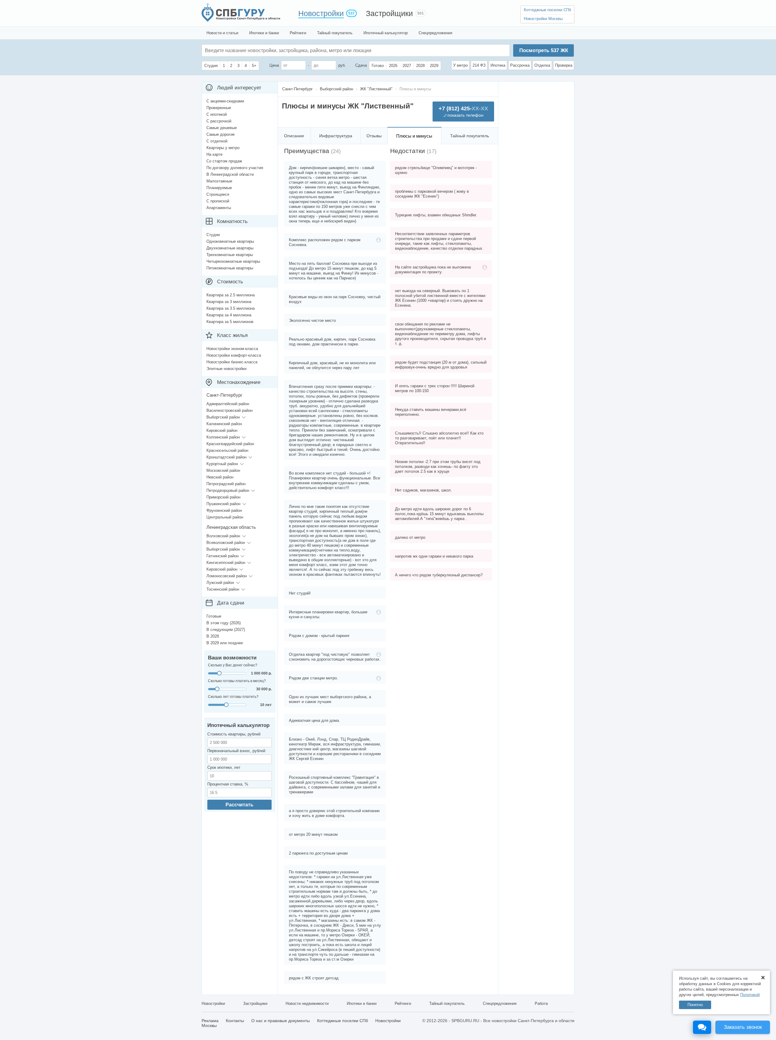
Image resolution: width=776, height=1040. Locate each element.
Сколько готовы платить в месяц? (237, 681)
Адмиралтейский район (227, 404)
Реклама (210, 1020)
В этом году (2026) (223, 623)
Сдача (361, 65)
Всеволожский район (225, 542)
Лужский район (220, 582)
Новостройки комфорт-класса (233, 355)
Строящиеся (217, 194)
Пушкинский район (223, 504)
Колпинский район (223, 437)
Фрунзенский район (224, 510)
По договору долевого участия (234, 167)
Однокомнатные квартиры (230, 241)
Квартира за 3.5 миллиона (230, 308)
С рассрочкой (218, 121)
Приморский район (223, 497)
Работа (541, 1003)
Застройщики (389, 13)
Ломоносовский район (226, 576)
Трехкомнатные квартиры (229, 254)
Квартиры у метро (222, 147)
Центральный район (224, 517)
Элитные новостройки (226, 368)
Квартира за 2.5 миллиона (230, 295)
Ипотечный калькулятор (385, 33)
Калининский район (224, 424)
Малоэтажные (219, 181)
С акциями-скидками (225, 101)
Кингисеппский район (225, 562)
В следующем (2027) (225, 629)
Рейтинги (298, 33)
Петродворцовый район (227, 490)
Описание (294, 135)
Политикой (750, 994)
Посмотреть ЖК (543, 50)
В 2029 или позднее (224, 643)
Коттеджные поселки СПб (547, 10)
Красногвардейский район (230, 444)
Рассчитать (239, 804)
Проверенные (218, 107)
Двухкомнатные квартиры (229, 248)
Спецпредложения (435, 33)
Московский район (223, 470)
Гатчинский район (222, 556)
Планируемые (219, 187)
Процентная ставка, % (227, 784)
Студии (213, 234)
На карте (214, 154)
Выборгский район (223, 417)
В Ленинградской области (230, 174)
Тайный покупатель (335, 33)
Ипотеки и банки (264, 33)
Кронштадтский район (226, 457)
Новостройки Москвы (543, 18)
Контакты (235, 1020)
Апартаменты (218, 207)
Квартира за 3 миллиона (228, 301)
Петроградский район (226, 484)
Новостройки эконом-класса (232, 348)
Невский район (219, 477)
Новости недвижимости (307, 1003)
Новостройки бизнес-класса (231, 362)
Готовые (213, 616)
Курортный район (222, 464)
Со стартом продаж (224, 161)
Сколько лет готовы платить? (233, 697)
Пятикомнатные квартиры (229, 268)
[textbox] (296, 50)
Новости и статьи (222, 33)
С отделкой (216, 141)
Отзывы (374, 135)
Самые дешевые (221, 127)
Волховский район (223, 536)
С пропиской (217, 201)
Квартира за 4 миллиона (228, 315)
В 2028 (212, 636)
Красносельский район (227, 450)
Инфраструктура (335, 135)
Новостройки (321, 13)
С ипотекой (216, 114)
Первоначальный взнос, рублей (236, 750)
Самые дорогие (220, 134)
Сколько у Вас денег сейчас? (232, 665)
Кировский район (221, 430)
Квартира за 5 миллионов (229, 321)
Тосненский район (222, 589)
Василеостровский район (229, 410)
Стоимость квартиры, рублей (233, 734)
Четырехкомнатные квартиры (233, 261)
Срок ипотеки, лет (223, 767)
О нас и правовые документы (280, 1020)
